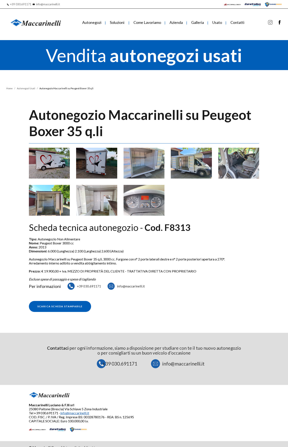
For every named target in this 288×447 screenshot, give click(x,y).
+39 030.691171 (20, 4)
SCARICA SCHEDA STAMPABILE (60, 306)
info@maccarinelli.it (48, 4)
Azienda (176, 22)
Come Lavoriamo (147, 22)
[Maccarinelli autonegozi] (270, 23)
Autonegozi (91, 22)
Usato (217, 22)
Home (9, 88)
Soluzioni (117, 22)
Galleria (197, 22)
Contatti (237, 22)
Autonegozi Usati (26, 88)
